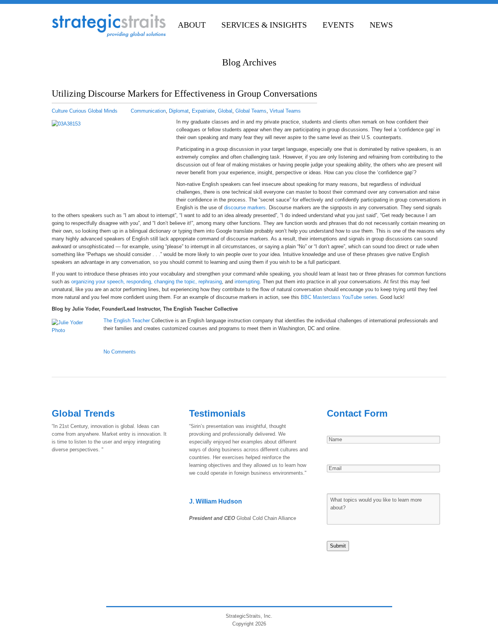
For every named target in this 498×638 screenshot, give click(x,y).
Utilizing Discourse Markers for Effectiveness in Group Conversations (184, 93)
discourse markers (245, 207)
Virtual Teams (285, 111)
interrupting (247, 282)
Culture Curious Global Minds (84, 111)
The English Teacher (127, 320)
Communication (148, 111)
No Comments (119, 352)
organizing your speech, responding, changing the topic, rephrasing (146, 282)
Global (225, 111)
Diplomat (179, 111)
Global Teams (251, 111)
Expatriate (203, 111)
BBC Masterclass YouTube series (339, 297)
